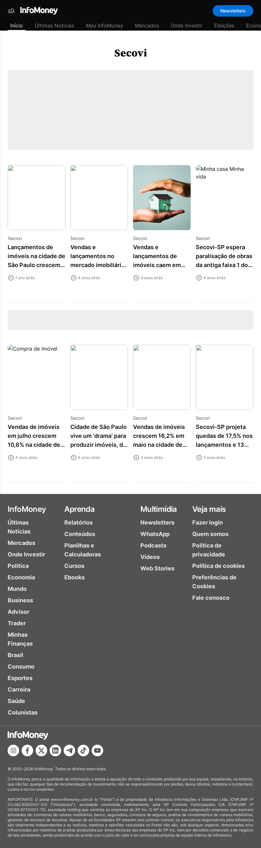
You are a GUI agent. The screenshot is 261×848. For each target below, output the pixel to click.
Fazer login (207, 522)
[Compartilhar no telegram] (69, 750)
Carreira (19, 689)
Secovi (130, 53)
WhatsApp (155, 534)
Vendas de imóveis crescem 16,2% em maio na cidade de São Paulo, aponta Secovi (159, 445)
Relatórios (78, 522)
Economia (21, 577)
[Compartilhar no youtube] (97, 750)
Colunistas (23, 712)
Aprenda (79, 509)
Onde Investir (186, 25)
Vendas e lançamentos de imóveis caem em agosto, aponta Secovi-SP (157, 265)
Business (20, 600)
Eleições (224, 25)
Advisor (18, 611)
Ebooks (74, 577)
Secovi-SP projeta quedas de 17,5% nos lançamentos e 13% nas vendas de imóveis (224, 445)
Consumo (21, 666)
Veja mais (209, 509)
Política (18, 565)
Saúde (16, 701)
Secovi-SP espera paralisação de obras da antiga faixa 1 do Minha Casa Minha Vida (224, 265)
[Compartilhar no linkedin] (55, 750)
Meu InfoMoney (104, 25)
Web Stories (157, 568)
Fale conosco (210, 597)
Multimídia (158, 509)
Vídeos (150, 557)
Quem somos (210, 534)
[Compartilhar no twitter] (41, 750)
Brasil (15, 655)
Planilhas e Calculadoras (82, 550)
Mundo (17, 588)
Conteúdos (79, 534)
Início (16, 25)
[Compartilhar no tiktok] (83, 750)
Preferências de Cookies (214, 582)
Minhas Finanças (20, 639)
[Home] (39, 11)
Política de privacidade (208, 550)
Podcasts (153, 545)
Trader (17, 623)
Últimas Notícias (54, 25)
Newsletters (233, 10)
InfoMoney (27, 509)
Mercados (147, 25)
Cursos (74, 565)
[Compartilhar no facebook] (27, 750)
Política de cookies (218, 565)
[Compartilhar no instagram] (13, 750)
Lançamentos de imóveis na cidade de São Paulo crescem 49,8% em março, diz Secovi (36, 265)
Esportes (20, 678)
